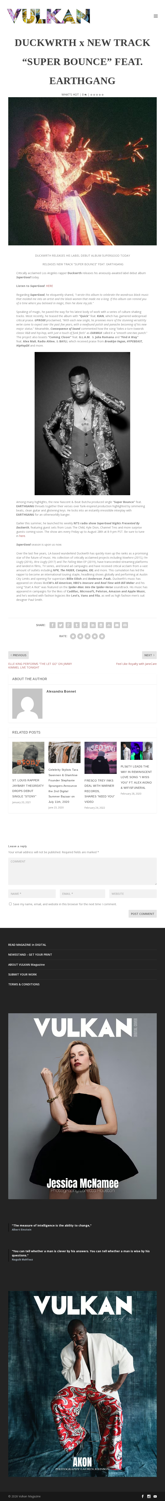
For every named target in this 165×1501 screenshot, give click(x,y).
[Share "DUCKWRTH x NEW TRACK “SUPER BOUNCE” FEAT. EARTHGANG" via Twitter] (61, 625)
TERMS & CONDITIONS (23, 984)
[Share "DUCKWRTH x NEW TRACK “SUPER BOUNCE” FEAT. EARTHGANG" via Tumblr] (77, 625)
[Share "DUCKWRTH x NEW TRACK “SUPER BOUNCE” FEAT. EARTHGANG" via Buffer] (101, 625)
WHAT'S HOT (70, 94)
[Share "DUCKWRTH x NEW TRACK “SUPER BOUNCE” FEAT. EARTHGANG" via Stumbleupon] (109, 625)
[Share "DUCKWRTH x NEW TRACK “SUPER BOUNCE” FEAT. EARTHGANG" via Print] (125, 625)
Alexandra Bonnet (61, 691)
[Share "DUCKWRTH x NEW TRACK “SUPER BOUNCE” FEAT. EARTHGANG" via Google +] (69, 625)
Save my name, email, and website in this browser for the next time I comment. (65, 904)
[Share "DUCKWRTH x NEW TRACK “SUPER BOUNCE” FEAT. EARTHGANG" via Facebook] (52, 625)
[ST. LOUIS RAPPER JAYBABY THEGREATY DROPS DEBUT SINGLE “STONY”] (28, 758)
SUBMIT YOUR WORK (22, 974)
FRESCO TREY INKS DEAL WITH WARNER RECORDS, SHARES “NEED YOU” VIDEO (100, 791)
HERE (49, 286)
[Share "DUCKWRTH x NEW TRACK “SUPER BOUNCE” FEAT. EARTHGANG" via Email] (117, 625)
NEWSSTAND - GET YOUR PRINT (30, 954)
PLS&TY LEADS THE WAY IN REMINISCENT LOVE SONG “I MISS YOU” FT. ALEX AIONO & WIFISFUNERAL (136, 777)
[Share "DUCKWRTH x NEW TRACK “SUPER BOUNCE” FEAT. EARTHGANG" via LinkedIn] (93, 625)
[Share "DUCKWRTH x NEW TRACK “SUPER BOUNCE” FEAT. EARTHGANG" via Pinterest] (85, 625)
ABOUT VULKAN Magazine (26, 964)
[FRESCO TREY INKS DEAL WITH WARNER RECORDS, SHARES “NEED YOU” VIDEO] (101, 758)
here (22, 536)
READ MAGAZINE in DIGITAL (27, 945)
